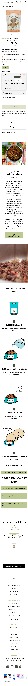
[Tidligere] (2, 34)
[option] (14, 20)
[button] (13, 2)
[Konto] (20, 2)
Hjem (3, 6)
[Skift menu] (2, 2)
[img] (14, 528)
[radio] (3, 75)
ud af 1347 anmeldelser (14, 530)
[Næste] (26, 34)
